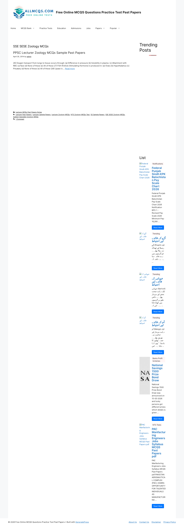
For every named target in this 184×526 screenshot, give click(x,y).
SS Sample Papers (97, 115)
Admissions (76, 28)
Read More (157, 227)
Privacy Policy (169, 522)
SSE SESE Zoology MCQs (115, 115)
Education (61, 28)
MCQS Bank (26, 28)
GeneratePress (82, 522)
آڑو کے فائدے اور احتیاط (159, 239)
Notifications (158, 164)
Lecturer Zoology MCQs (61, 115)
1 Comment (20, 119)
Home (13, 28)
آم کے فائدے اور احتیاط (158, 324)
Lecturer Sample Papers (42, 115)
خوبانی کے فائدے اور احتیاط (157, 281)
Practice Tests (46, 28)
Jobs (88, 28)
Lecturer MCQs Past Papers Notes (29, 112)
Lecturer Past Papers (24, 115)
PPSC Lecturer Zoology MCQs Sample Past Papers (49, 53)
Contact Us (144, 522)
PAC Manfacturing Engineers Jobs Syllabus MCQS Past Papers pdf (159, 443)
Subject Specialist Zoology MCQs (25, 117)
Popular (113, 28)
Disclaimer (156, 522)
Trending (156, 234)
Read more (70, 68)
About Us (133, 522)
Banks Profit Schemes (157, 359)
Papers (99, 28)
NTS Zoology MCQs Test (80, 115)
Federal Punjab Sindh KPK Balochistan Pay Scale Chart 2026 (159, 178)
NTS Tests (157, 425)
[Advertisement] (71, 90)
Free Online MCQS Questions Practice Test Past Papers (98, 12)
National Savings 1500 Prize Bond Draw (157, 373)
